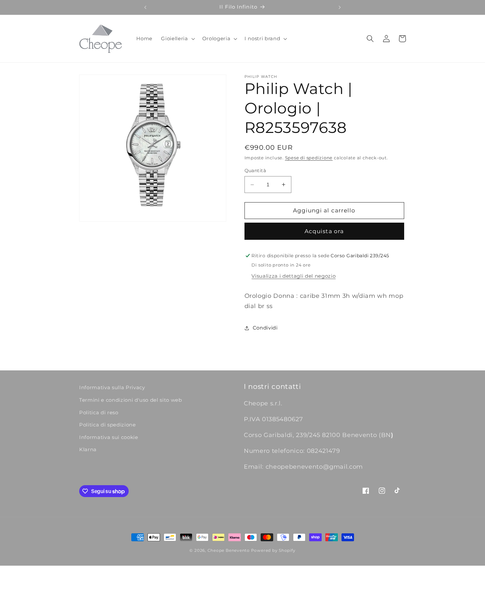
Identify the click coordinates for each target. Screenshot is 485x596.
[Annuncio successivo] (340, 7)
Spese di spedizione (309, 157)
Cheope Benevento (229, 550)
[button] (177, 38)
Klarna (88, 449)
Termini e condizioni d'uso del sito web (130, 400)
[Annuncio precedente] (145, 7)
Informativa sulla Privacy (112, 387)
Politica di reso (98, 412)
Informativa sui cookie (108, 437)
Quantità (255, 170)
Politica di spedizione (107, 425)
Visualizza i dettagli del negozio (293, 276)
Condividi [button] (265, 328)
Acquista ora (324, 231)
